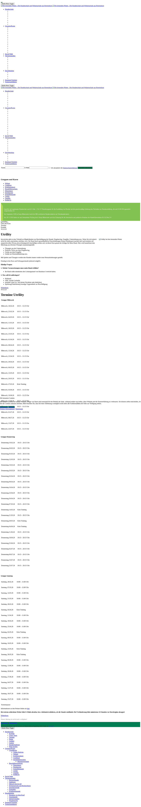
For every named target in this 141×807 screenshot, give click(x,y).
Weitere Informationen (7, 409)
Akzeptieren (4, 407)
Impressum (19, 409)
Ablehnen (11, 407)
